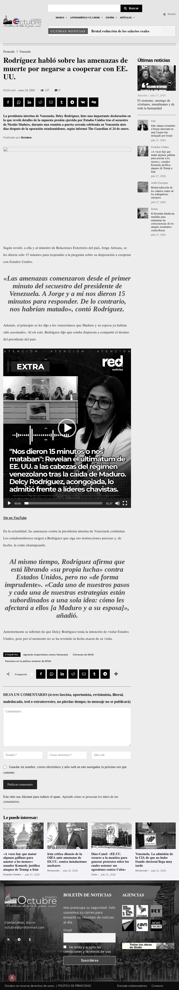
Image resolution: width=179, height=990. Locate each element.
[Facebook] (8, 102)
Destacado (9, 51)
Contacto (157, 986)
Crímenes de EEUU (83, 654)
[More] (116, 674)
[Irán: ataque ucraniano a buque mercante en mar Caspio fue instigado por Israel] (143, 125)
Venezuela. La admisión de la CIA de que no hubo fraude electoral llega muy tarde (154, 859)
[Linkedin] (29, 102)
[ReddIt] (40, 102)
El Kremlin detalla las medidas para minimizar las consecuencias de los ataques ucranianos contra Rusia (163, 221)
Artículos (142, 95)
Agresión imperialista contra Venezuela (45, 654)
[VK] (83, 102)
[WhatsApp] (18, 102)
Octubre (26, 137)
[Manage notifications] (12, 978)
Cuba (94, 874)
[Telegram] (72, 102)
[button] (67, 428)
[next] (173, 31)
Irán (153, 121)
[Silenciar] (117, 503)
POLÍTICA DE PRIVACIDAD (74, 986)
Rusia (154, 209)
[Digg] (93, 102)
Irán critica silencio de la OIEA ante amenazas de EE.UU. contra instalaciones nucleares (67, 859)
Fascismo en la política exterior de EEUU (28, 661)
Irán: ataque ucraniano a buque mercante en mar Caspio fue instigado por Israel (163, 130)
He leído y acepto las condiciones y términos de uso (87, 949)
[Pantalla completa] (125, 503)
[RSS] (8, 939)
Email (67, 930)
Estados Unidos (160, 147)
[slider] (63, 503)
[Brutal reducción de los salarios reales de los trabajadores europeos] (143, 187)
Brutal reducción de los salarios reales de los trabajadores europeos (162, 192)
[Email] (50, 102)
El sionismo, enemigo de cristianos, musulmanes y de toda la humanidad (156, 104)
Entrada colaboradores (132, 986)
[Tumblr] (61, 102)
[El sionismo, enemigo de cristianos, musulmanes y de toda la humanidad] (157, 78)
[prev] (165, 31)
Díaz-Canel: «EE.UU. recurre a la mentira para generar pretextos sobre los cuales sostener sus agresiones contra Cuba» (110, 861)
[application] (67, 428)
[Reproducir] (9, 503)
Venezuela (25, 51)
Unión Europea (159, 183)
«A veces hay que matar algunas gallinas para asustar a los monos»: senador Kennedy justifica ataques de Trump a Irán (163, 161)
